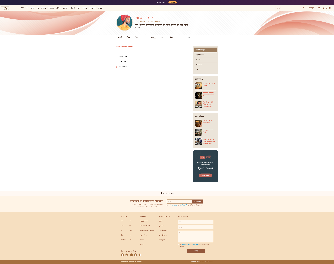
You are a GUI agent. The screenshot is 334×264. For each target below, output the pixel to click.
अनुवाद (84, 8)
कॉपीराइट (139, 262)
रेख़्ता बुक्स (162, 240)
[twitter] (126, 254)
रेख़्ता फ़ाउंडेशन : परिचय (147, 231)
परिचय (128, 37)
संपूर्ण (120, 37)
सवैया (153, 37)
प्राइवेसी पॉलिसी (124, 262)
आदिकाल (199, 70)
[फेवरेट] (148, 17)
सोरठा (172, 37)
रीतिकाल (198, 60)
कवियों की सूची (200, 50)
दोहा (137, 37)
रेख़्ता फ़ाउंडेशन (174, 205)
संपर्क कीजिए (143, 235)
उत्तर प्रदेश (157, 21)
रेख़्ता (160, 221)
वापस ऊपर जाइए (168, 193)
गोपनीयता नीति (183, 205)
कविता (32, 8)
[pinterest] (135, 254)
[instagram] (131, 254)
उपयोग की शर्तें (132, 262)
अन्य (105, 8)
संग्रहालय (65, 8)
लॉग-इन (311, 8)
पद (145, 37)
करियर (142, 240)
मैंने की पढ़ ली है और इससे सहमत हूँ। (185, 205)
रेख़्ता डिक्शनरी (163, 231)
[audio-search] (303, 8)
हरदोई (151, 21)
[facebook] (122, 254)
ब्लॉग (78, 8)
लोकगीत (126, 240)
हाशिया (58, 8)
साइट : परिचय (144, 221)
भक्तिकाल (199, 65)
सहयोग (142, 245)
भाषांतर (100, 8)
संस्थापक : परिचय (145, 226)
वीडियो (162, 37)
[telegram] (139, 254)
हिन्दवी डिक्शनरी (163, 235)
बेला (22, 8)
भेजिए (196, 251)
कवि (27, 8)
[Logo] (5, 8)
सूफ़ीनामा (161, 226)
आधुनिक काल (200, 55)
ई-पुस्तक (43, 8)
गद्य (38, 8)
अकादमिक (92, 8)
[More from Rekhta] (319, 8)
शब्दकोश (51, 8)
